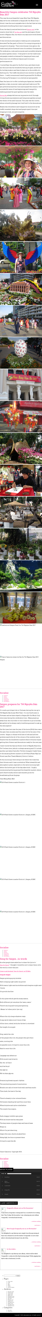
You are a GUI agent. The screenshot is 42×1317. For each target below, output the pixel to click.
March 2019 (10, 1295)
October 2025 (10, 1292)
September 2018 (11, 1296)
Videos (9, 1286)
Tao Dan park (18, 32)
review (9, 1311)
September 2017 (11, 1297)
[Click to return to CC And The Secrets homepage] (9, 4)
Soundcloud (6, 700)
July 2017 (10, 1298)
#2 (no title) (10, 1281)
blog (9, 1310)
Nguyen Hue (3, 95)
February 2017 (10, 1299)
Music (9, 1284)
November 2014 (11, 1302)
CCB (9, 1282)
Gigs (9, 1283)
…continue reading (35, 1221)
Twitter (5, 696)
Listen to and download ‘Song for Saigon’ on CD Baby (15, 971)
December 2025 (11, 1291)
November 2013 (11, 1304)
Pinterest (5, 697)
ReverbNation (6, 701)
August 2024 (10, 1294)
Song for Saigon (4, 965)
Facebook (6, 695)
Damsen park (30, 29)
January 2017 (10, 1301)
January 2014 (10, 1303)
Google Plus (6, 699)
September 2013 (11, 1305)
